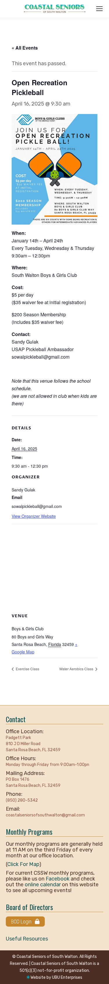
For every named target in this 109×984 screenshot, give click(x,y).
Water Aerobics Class (76, 668)
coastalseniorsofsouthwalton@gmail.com (45, 815)
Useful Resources (27, 939)
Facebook (57, 879)
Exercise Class (27, 668)
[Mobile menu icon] (99, 8)
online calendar (43, 884)
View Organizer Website (34, 516)
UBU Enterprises (67, 977)
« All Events (25, 47)
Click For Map (23, 864)
